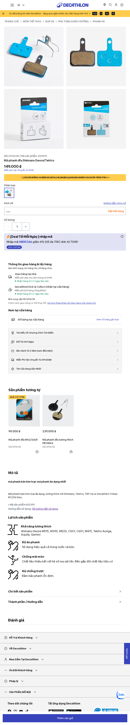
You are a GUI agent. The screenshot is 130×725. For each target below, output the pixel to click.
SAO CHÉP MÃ (14, 247)
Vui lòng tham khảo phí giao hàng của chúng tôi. (71, 303)
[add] (26, 227)
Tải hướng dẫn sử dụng (45, 508)
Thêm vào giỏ (65, 718)
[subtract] (8, 227)
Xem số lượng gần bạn (107, 319)
